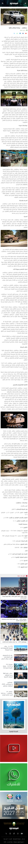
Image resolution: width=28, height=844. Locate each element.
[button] (25, 33)
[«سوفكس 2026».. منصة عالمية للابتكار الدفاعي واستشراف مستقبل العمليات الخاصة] (14, 609)
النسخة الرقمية (13, 731)
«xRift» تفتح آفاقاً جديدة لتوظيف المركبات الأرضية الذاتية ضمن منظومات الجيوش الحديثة (7, 675)
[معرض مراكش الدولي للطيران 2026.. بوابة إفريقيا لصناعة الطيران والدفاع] (14, 586)
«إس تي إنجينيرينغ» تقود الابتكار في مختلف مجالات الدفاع (7, 657)
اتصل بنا (10, 838)
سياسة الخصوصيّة (17, 838)
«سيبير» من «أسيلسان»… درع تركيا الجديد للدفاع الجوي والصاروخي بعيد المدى (7, 693)
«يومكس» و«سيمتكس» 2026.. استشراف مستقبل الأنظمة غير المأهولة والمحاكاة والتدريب (7, 684)
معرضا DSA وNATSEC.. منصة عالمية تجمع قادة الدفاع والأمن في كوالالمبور (8, 666)
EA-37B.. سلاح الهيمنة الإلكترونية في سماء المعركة (7, 648)
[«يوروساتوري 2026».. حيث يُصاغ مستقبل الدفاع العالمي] (14, 631)
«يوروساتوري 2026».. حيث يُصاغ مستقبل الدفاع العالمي (14, 641)
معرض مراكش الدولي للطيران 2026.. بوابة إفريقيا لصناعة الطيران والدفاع (14, 597)
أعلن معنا (6, 838)
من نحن (23, 838)
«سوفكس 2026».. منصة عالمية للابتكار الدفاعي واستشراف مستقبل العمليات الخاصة (14, 620)
